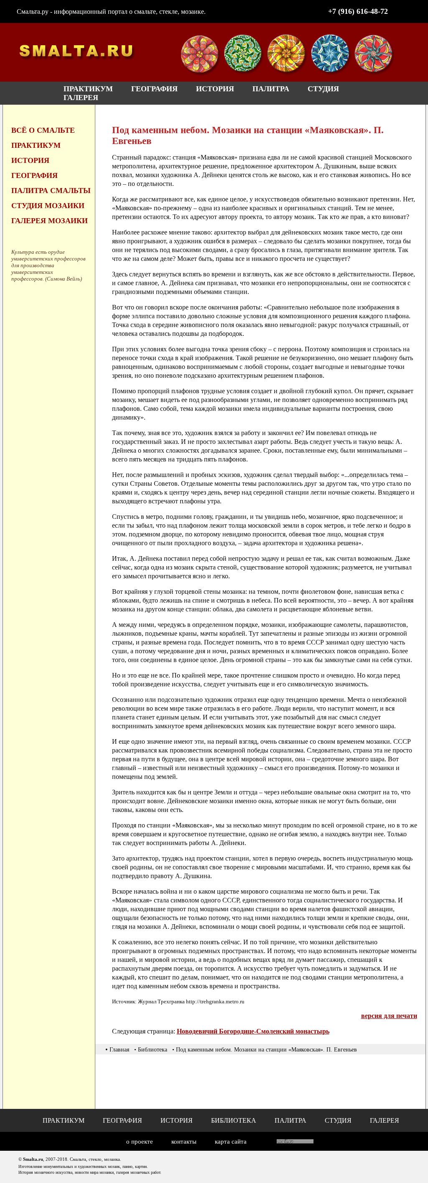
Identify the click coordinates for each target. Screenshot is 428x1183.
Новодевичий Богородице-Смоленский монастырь (253, 1031)
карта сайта (231, 1141)
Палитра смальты (51, 190)
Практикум (88, 89)
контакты (183, 1141)
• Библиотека (150, 1049)
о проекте (139, 1141)
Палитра (270, 89)
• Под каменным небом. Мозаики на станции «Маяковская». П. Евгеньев (264, 1049)
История (215, 89)
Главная (119, 1049)
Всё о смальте (43, 130)
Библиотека (233, 1120)
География (154, 89)
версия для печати (389, 1015)
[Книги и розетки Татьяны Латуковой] (287, 74)
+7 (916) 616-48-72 (358, 11)
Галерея (81, 97)
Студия (323, 89)
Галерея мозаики (49, 220)
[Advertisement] (264, 1082)
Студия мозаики (47, 205)
